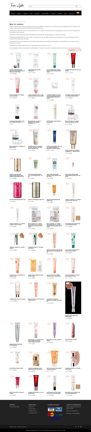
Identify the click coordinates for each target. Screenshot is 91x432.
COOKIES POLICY (33, 413)
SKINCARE (15, 21)
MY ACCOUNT (32, 409)
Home (11, 21)
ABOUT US (31, 406)
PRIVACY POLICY (33, 411)
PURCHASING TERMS (14, 406)
